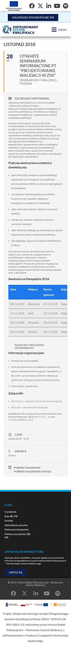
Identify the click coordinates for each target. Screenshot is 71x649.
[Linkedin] (49, 6)
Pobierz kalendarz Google (32, 471)
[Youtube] (57, 6)
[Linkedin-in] (35, 593)
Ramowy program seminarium (29, 346)
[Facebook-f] (32, 6)
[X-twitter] (40, 6)
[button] (59, 29)
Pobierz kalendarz (27, 467)
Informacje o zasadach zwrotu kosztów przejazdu (36, 401)
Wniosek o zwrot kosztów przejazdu (29, 407)
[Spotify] (65, 6)
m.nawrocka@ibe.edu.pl (20, 419)
